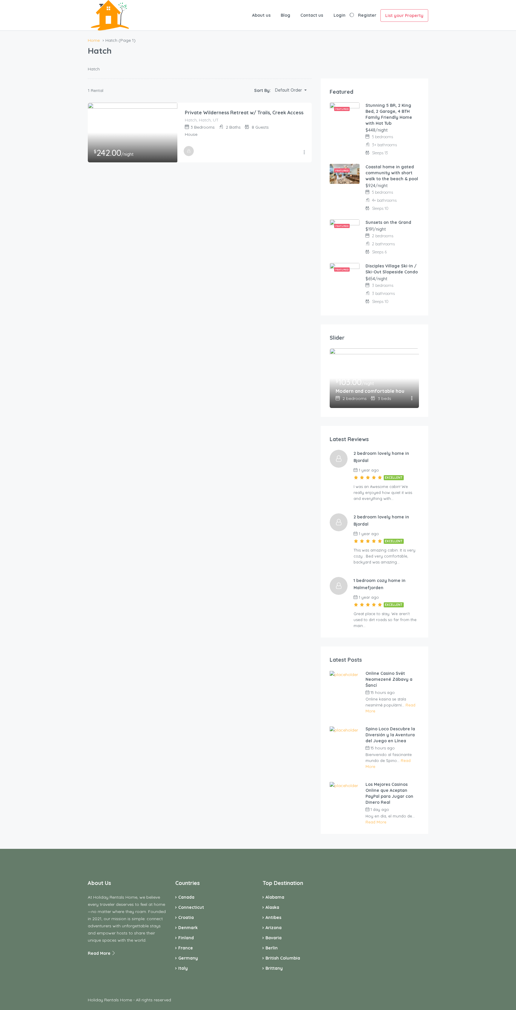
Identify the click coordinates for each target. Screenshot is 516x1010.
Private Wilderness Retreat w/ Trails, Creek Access (244, 113)
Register (367, 15)
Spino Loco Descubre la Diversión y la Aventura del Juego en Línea (390, 734)
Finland (186, 937)
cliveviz (408, 692)
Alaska (272, 907)
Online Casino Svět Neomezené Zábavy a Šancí (389, 679)
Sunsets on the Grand (388, 222)
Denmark (188, 927)
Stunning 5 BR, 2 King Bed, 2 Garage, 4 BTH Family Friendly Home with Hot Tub (389, 114)
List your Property (404, 15)
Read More (376, 822)
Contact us (311, 15)
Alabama (274, 897)
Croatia (186, 917)
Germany (188, 958)
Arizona (273, 927)
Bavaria (273, 937)
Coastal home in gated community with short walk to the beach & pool (392, 172)
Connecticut (191, 907)
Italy (183, 968)
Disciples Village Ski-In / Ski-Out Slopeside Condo (392, 269)
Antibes (273, 917)
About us (261, 15)
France (185, 948)
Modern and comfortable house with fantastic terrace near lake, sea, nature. (370, 391)
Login (339, 15)
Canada (186, 897)
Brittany (274, 968)
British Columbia (282, 958)
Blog (285, 15)
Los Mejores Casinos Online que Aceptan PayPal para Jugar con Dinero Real (389, 793)
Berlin (271, 948)
